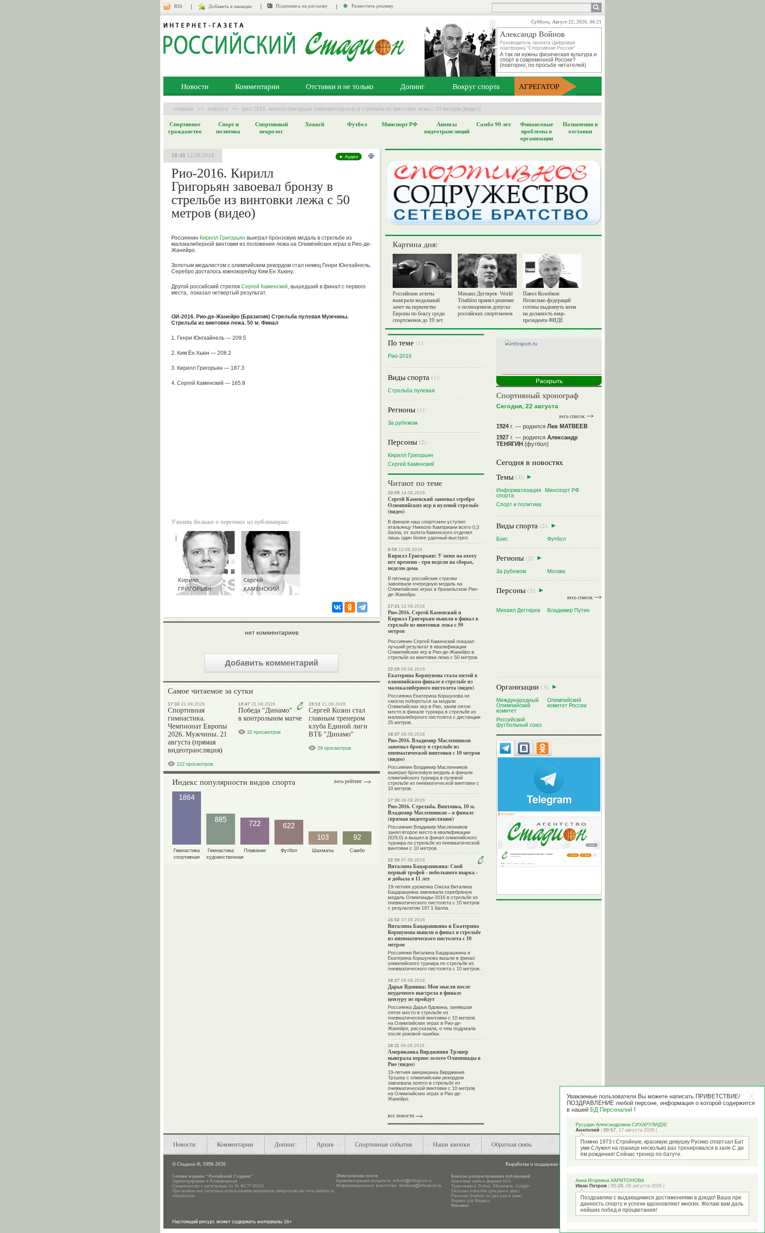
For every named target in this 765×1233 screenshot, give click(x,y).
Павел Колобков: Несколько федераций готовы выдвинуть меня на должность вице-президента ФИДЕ (549, 307)
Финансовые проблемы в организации (536, 131)
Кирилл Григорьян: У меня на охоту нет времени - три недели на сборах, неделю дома (432, 562)
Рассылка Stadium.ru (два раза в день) (486, 1195)
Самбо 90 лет (493, 124)
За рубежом (402, 423)
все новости (401, 1116)
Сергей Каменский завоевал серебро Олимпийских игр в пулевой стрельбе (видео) (433, 505)
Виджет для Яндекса (470, 1200)
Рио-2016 (400, 356)
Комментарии (257, 86)
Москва (556, 571)
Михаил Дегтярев (518, 610)
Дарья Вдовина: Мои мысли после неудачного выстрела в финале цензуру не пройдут (429, 993)
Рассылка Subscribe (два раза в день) (485, 1190)
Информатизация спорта (518, 492)
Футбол (357, 124)
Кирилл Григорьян (222, 238)
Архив (325, 1144)
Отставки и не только (340, 86)
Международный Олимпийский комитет (517, 705)
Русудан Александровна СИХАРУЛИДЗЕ (621, 1124)
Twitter (484, 1185)
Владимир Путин (568, 610)
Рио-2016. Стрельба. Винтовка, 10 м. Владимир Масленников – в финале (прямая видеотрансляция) (431, 812)
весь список (572, 416)
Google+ (523, 1185)
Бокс (502, 539)
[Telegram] (362, 607)
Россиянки (400, 952)
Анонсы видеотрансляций (446, 127)
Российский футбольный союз (519, 722)
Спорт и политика (228, 127)
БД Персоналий (611, 1109)
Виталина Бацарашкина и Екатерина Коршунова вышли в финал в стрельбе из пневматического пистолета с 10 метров (434, 935)
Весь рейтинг (348, 781)
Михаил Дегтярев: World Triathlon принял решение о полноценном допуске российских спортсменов (486, 304)
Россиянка (400, 1007)
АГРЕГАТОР (539, 86)
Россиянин (400, 767)
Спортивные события (383, 1144)
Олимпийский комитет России (567, 702)
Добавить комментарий (271, 663)
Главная (183, 109)
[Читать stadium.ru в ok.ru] (549, 839)
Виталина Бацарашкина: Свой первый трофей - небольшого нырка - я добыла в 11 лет (433, 872)
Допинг (412, 86)
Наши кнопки (451, 1144)
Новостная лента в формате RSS (481, 1181)
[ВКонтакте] (337, 607)
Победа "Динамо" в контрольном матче (270, 714)
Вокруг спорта (476, 86)
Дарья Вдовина (430, 1007)
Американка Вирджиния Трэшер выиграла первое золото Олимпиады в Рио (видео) (434, 1058)
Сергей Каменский (264, 286)
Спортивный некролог (271, 127)
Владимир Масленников (440, 767)
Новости (195, 86)
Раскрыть (549, 380)
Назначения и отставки (580, 127)
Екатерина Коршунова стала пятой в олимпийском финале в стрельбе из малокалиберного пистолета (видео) (432, 681)
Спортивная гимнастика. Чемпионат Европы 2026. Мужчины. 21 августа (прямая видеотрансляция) (197, 730)
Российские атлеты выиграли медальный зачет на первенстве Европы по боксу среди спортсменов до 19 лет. (418, 307)
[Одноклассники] (349, 607)
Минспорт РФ (399, 124)
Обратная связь (511, 1144)
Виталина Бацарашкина (439, 952)
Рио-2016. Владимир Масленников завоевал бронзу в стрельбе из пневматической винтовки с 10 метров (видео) (434, 750)
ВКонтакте (503, 1185)
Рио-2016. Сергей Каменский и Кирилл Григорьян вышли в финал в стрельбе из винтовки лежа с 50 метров (433, 622)
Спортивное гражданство (185, 127)
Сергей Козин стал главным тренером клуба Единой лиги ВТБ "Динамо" (338, 722)
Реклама (459, 1205)
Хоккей (314, 124)
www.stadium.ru (319, 1190)
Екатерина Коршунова (413, 958)
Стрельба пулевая (411, 390)
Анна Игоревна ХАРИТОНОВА (610, 1180)
